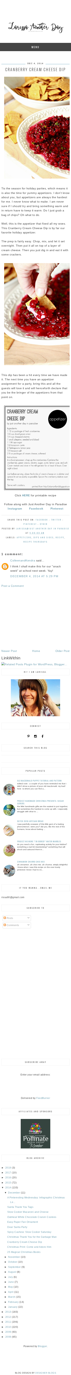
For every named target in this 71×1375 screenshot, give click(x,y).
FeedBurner (43, 1098)
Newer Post (9, 650)
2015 (8, 1182)
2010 (8, 1327)
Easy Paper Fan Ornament (22, 1222)
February (13, 1302)
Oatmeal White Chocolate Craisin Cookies (31, 1217)
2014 (8, 1187)
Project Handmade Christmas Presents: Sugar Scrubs (40, 802)
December (14, 1192)
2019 (8, 1167)
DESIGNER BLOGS (45, 1373)
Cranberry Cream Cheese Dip (24, 1242)
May (11, 1287)
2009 (8, 1332)
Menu (35, 47)
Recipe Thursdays (35, 541)
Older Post (62, 650)
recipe (60, 537)
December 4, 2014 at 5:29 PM (34, 576)
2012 (8, 1317)
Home (36, 650)
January (13, 1307)
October (13, 1262)
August (12, 1272)
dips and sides (44, 537)
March (12, 1297)
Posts (9, 918)
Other (44, 524)
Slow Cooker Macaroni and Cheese (28, 1212)
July (11, 1277)
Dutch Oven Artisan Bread (30, 821)
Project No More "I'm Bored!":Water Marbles (39, 841)
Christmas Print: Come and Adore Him (29, 1247)
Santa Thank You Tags (20, 1207)
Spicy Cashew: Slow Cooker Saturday (29, 1232)
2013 (8, 1311)
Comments (12, 925)
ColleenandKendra (22, 560)
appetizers (24, 537)
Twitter (56, 519)
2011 (8, 1322)
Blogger (42, 1346)
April (11, 1292)
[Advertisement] (35, 618)
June (11, 1282)
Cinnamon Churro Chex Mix (31, 861)
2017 (8, 1172)
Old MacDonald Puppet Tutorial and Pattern (39, 780)
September (14, 1267)
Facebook (42, 519)
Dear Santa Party (17, 1227)
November (14, 1257)
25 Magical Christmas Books (23, 1252)
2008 (8, 1336)
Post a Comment (12, 585)
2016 (8, 1177)
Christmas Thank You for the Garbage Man (32, 1237)
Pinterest (30, 524)
